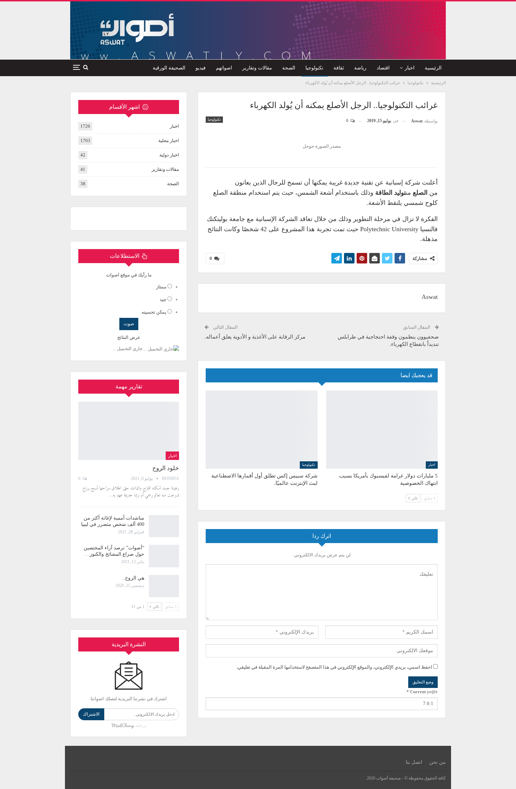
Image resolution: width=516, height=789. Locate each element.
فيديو (201, 68)
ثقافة (338, 68)
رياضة (360, 68)
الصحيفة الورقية (169, 68)
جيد (163, 299)
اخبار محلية (168, 140)
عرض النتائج (128, 337)
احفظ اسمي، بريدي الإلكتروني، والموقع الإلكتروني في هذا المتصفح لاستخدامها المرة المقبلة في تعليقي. (334, 667)
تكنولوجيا (314, 68)
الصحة (288, 68)
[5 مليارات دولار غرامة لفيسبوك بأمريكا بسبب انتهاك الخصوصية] (382, 429)
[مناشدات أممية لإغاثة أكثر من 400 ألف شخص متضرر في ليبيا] (164, 526)
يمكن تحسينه (153, 312)
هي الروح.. (133, 578)
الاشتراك (91, 714)
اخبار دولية (169, 155)
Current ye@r (422, 691)
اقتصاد (383, 68)
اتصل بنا (414, 762)
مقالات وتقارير (257, 68)
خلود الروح (165, 468)
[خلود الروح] (128, 431)
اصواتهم (224, 68)
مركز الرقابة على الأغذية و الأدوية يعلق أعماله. (255, 337)
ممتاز (161, 286)
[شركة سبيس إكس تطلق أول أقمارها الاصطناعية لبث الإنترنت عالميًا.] (262, 429)
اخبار (410, 68)
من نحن (437, 762)
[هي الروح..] (164, 586)
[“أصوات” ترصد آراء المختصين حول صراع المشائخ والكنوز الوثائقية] (164, 556)
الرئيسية (433, 68)
